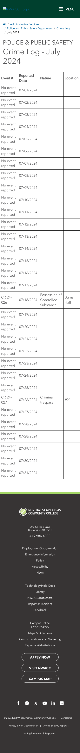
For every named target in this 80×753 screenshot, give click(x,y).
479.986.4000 (40, 536)
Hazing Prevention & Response (39, 733)
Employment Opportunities (40, 548)
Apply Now (40, 657)
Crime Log (63, 28)
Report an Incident (40, 604)
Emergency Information (40, 554)
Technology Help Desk (40, 585)
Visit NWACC (40, 668)
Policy (40, 560)
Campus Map (40, 679)
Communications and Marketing (40, 639)
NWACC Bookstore (40, 598)
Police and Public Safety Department (29, 28)
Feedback (40, 610)
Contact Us (66, 717)
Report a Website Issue (40, 645)
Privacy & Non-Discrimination (23, 725)
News (40, 572)
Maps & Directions (40, 633)
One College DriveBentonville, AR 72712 (40, 528)
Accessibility (40, 566)
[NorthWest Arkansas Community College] (40, 511)
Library (40, 591)
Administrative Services (24, 24)
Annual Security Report (55, 725)
